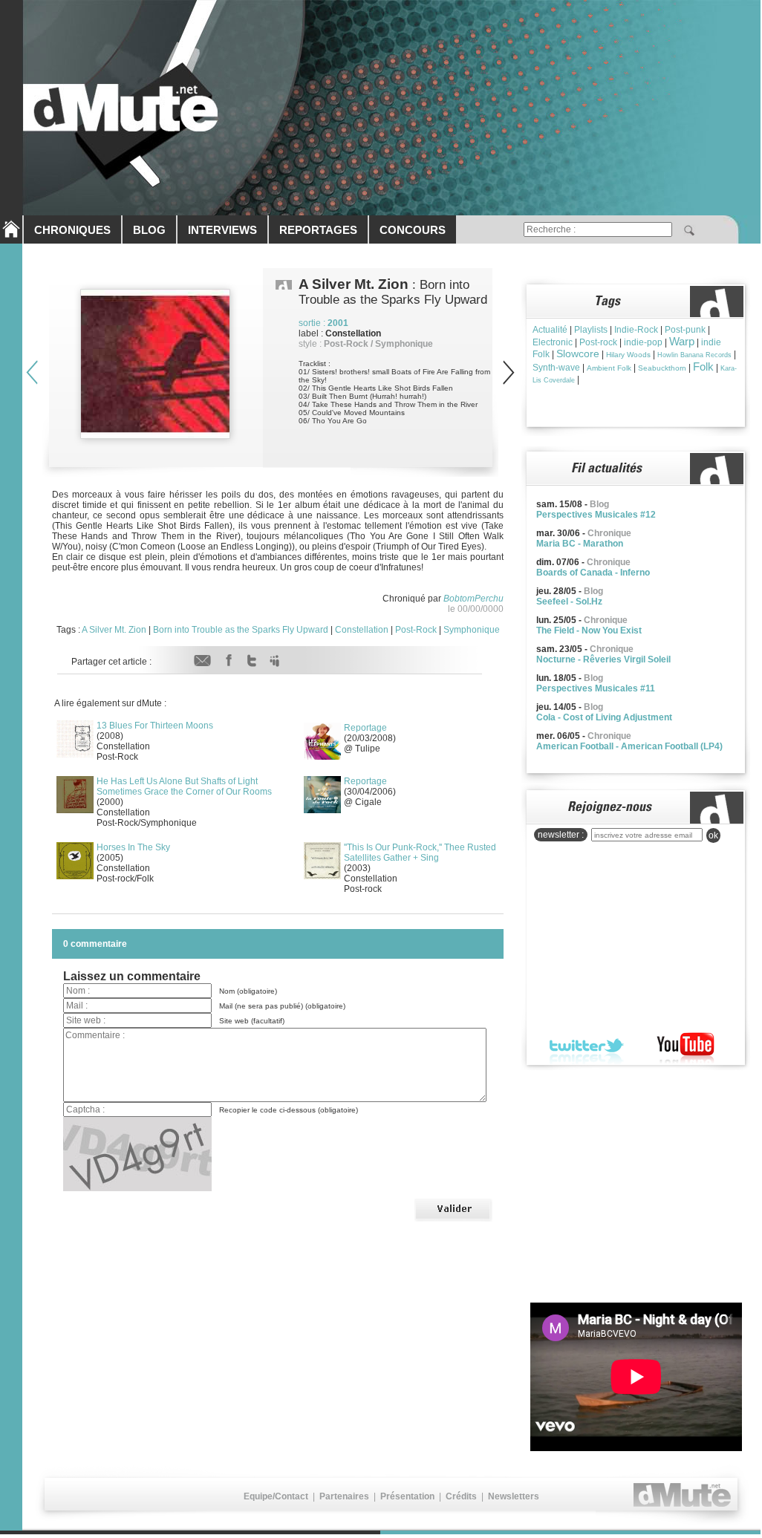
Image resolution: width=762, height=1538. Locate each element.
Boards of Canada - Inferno (593, 572)
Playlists (591, 330)
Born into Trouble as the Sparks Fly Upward (240, 630)
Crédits (461, 1496)
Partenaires (344, 1496)
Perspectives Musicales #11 (595, 688)
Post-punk (685, 330)
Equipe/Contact (276, 1496)
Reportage (365, 728)
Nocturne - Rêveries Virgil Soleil (603, 659)
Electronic (553, 342)
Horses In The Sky (133, 847)
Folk (703, 366)
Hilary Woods (628, 355)
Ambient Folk (609, 368)
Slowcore (577, 353)
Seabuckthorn (662, 368)
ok (713, 835)
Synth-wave (556, 367)
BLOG (149, 230)
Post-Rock (416, 630)
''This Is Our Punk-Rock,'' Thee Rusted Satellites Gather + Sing (420, 852)
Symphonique (471, 630)
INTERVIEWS (222, 230)
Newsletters (513, 1496)
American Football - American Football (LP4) (629, 746)
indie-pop (643, 342)
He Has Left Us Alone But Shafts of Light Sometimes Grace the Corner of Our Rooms (184, 786)
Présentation (407, 1496)
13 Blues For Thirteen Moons (155, 725)
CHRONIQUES (72, 230)
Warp (681, 341)
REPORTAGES (318, 230)
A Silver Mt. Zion (114, 630)
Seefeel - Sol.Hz (569, 601)
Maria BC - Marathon (579, 543)
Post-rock (598, 342)
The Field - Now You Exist (589, 630)
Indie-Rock (636, 330)
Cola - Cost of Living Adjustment (604, 717)
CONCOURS (413, 230)
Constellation (361, 630)
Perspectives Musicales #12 (596, 514)
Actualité (550, 330)
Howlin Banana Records (694, 355)
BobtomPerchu (473, 598)
